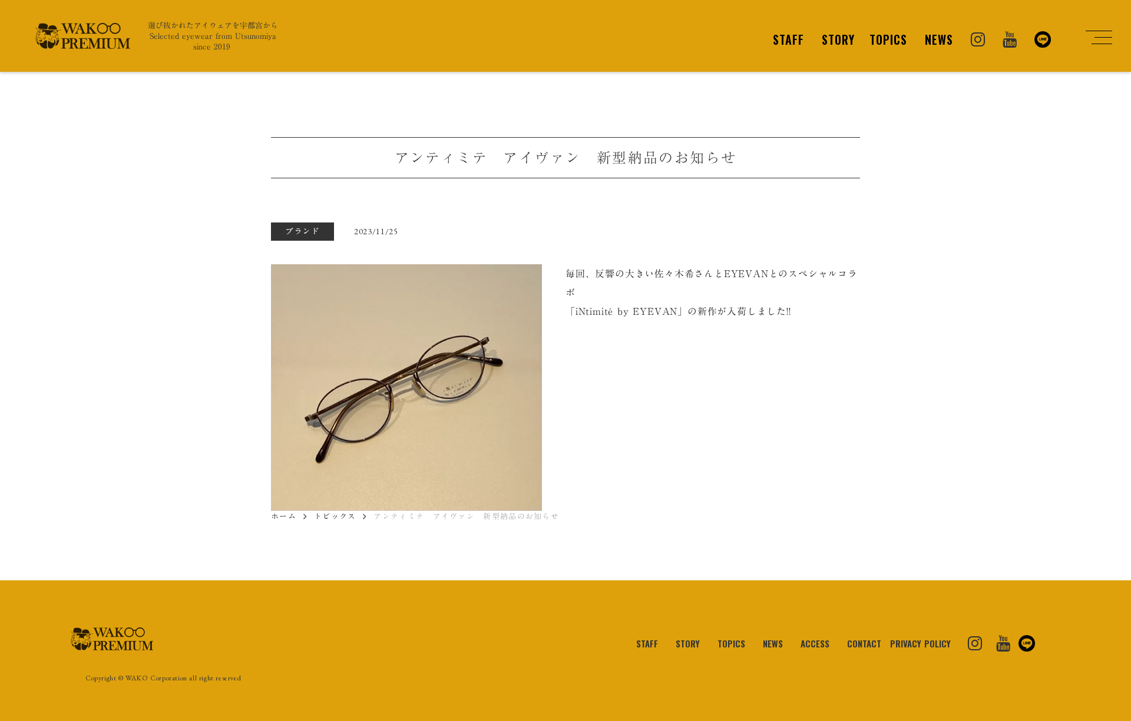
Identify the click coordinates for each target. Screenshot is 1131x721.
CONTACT (864, 643)
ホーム (283, 516)
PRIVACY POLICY (920, 643)
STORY (838, 39)
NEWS (939, 39)
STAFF (788, 39)
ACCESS (815, 643)
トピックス (335, 516)
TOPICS (888, 39)
